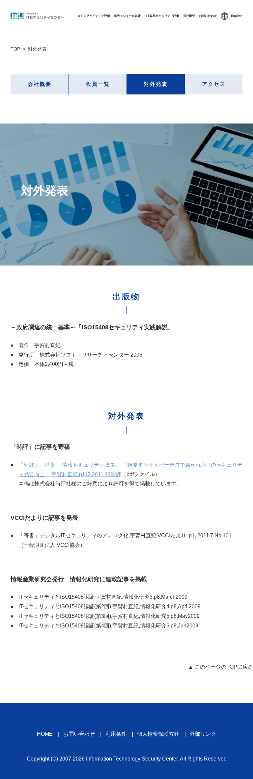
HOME (45, 734)
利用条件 (115, 734)
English (236, 16)
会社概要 (189, 16)
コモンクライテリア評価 (93, 16)
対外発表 (156, 84)
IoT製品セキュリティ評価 (162, 16)
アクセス (214, 84)
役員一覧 (98, 84)
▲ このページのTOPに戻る (220, 667)
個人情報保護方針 (158, 734)
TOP (15, 49)
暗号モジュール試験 (127, 16)
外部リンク (203, 734)
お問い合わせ (208, 16)
